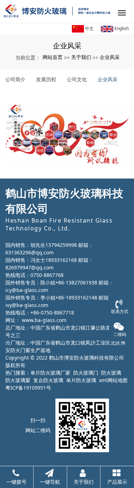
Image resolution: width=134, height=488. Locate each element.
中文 (89, 28)
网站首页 (53, 57)
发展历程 (46, 79)
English (121, 28)
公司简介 (15, 79)
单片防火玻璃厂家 (50, 372)
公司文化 (77, 79)
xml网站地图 (113, 380)
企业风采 (110, 57)
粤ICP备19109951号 (28, 387)
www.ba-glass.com (44, 320)
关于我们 (81, 57)
